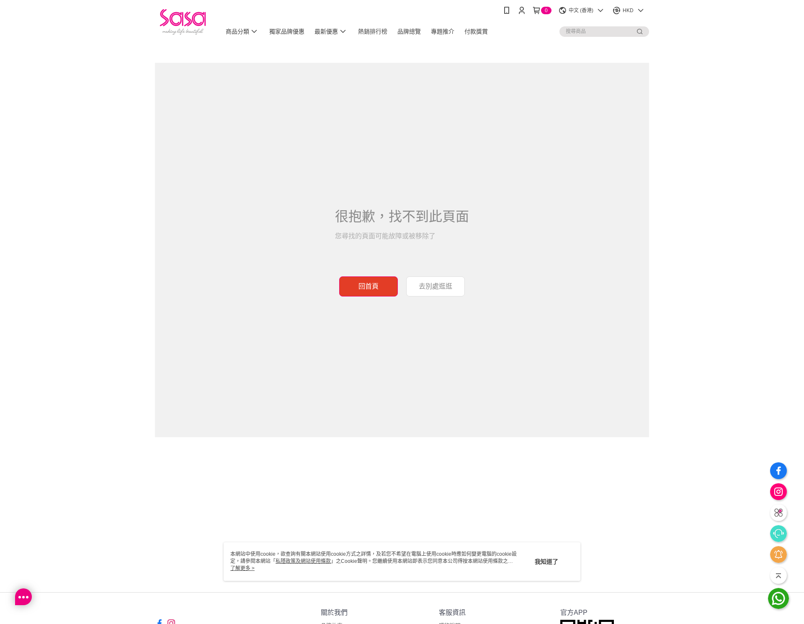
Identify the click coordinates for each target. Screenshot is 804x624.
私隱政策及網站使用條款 (303, 561)
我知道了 (546, 561)
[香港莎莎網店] (183, 22)
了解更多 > (242, 568)
